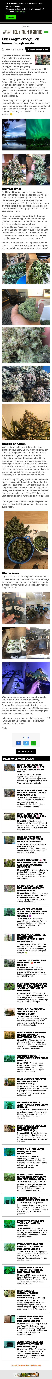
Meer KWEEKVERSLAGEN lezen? (26, 1365)
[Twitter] (26, 743)
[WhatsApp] (33, 743)
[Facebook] (18, 743)
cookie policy (19, 12)
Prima (11, 17)
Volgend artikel (25, 751)
